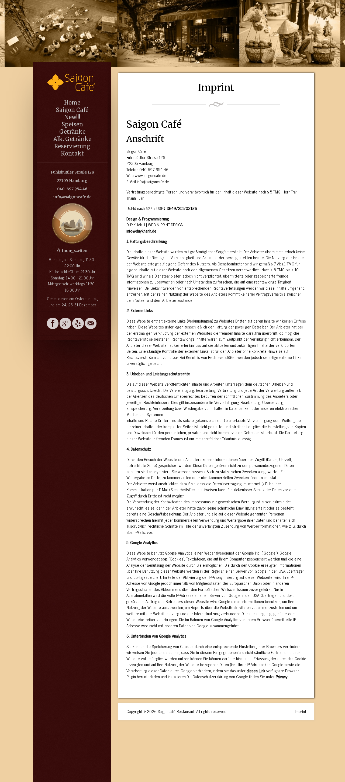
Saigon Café (72, 109)
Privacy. (282, 676)
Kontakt (72, 153)
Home (72, 102)
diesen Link (256, 670)
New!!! (72, 117)
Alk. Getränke (72, 139)
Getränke (72, 131)
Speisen (72, 124)
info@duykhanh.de (141, 230)
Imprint (300, 711)
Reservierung (72, 146)
